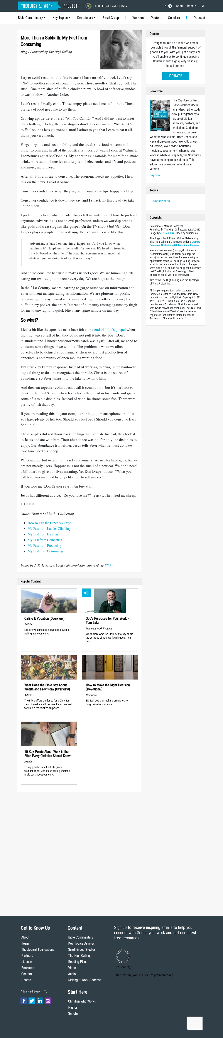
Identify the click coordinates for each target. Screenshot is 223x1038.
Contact (26, 974)
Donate (191, 6)
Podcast (199, 18)
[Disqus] (79, 849)
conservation (161, 201)
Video (72, 968)
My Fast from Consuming (45, 551)
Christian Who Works (82, 1001)
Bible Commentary (30, 18)
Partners (27, 956)
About (180, 6)
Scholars (174, 18)
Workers (138, 18)
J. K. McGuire (167, 233)
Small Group (111, 18)
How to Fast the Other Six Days (49, 522)
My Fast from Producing (44, 545)
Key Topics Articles (81, 943)
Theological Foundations (37, 949)
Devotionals (85, 18)
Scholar (73, 1013)
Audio (72, 974)
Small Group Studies (82, 949)
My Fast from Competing (45, 539)
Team (25, 943)
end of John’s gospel (110, 329)
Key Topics (60, 18)
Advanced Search (31, 991)
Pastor (72, 1007)
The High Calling (79, 956)
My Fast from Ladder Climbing (49, 528)
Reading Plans (77, 962)
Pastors (156, 18)
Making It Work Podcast (84, 980)
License (26, 962)
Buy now (155, 175)
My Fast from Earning (43, 534)
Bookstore (28, 968)
